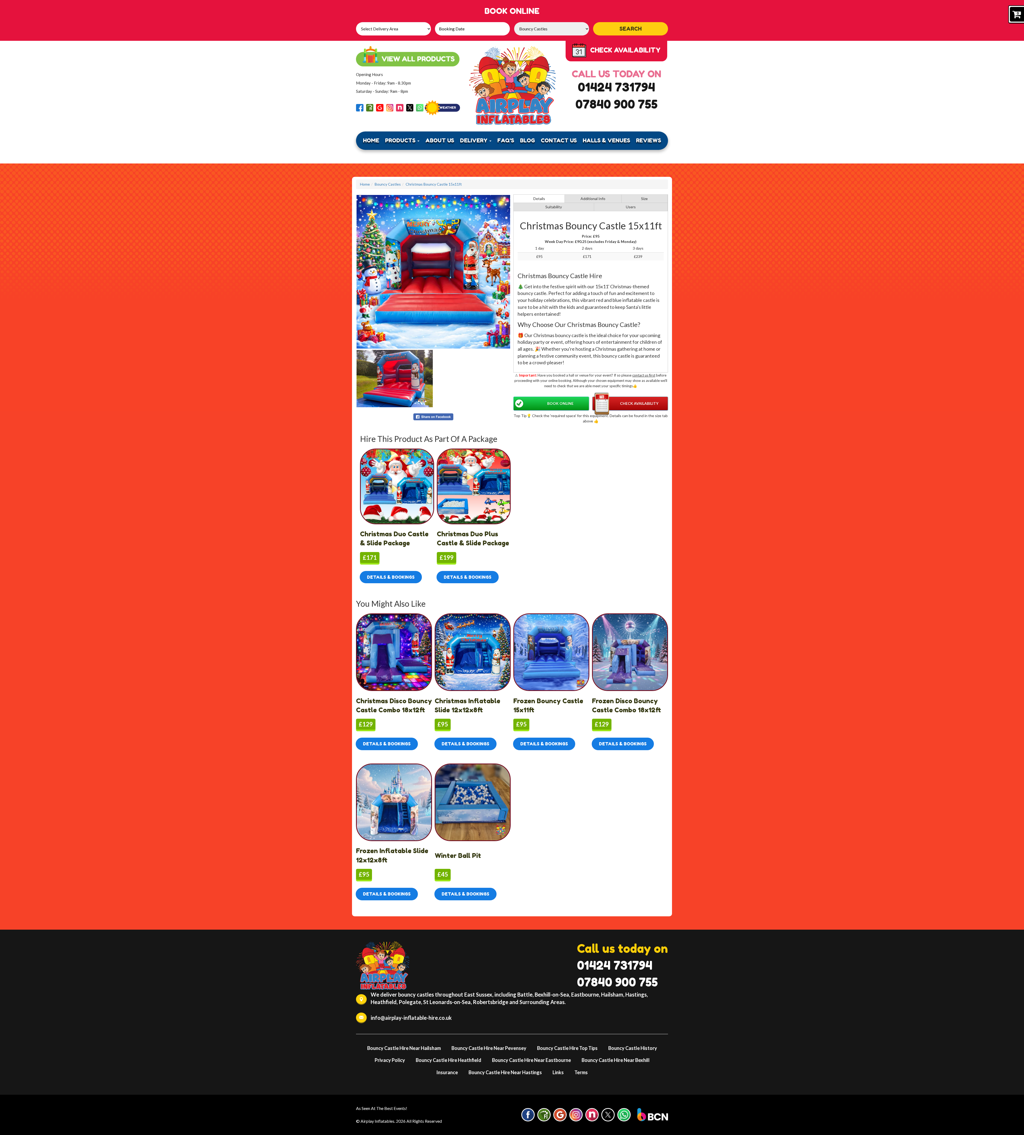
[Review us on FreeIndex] (369, 107)
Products (401, 140)
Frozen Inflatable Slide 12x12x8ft (392, 855)
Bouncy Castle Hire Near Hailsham (404, 1048)
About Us (439, 140)
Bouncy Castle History (632, 1048)
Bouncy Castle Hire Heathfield (448, 1060)
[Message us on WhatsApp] (419, 107)
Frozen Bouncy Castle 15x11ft (548, 705)
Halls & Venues (606, 140)
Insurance (447, 1072)
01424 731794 (616, 87)
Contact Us (559, 140)
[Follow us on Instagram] (389, 107)
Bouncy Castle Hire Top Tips (567, 1048)
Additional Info (593, 198)
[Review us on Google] (379, 107)
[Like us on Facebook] (359, 107)
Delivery (474, 140)
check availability (625, 50)
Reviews (648, 140)
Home (371, 140)
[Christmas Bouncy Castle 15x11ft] (433, 271)
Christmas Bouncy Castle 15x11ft (434, 184)
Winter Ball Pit (458, 856)
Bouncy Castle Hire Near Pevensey (488, 1048)
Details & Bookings (391, 577)
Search (630, 29)
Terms (581, 1072)
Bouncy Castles (388, 184)
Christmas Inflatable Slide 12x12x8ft (467, 705)
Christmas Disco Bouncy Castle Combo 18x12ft (394, 705)
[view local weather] (442, 108)
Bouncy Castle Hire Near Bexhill (616, 1060)
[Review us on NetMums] (399, 107)
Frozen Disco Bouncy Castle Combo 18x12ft (626, 705)
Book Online (560, 403)
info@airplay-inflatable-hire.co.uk (411, 1017)
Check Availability (639, 403)
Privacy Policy (390, 1060)
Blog (527, 140)
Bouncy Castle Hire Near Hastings (505, 1072)
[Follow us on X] (409, 107)
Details (539, 198)
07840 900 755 (616, 104)
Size (644, 198)
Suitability (553, 207)
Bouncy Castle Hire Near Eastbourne (531, 1060)
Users (631, 207)
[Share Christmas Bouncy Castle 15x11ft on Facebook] (433, 416)
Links (558, 1072)
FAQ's (505, 140)
